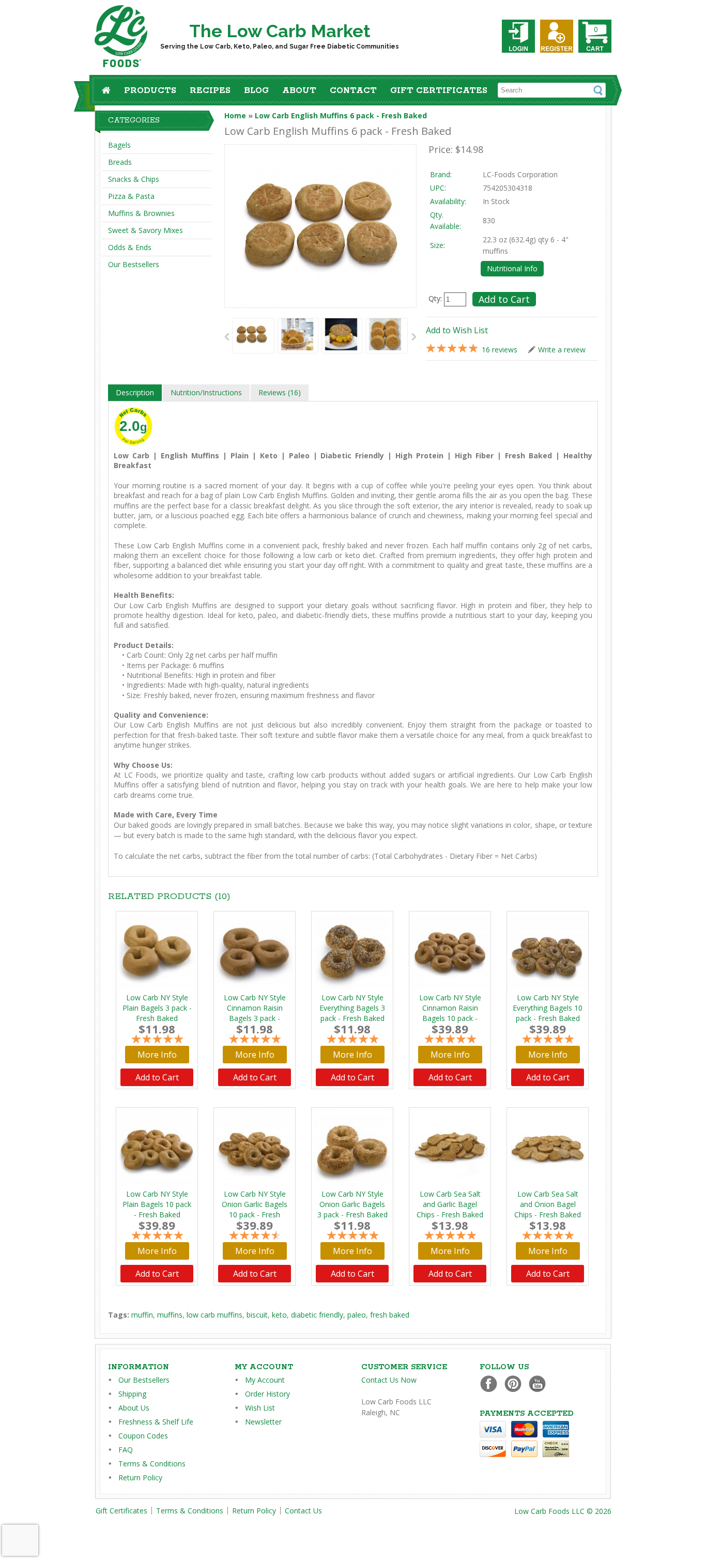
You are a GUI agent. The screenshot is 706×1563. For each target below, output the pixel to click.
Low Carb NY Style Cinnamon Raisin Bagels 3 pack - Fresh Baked (255, 1013)
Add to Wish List (457, 330)
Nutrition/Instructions (206, 392)
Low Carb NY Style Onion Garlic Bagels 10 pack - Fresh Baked (254, 1209)
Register (556, 36)
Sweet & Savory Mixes (145, 230)
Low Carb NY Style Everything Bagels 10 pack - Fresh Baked (547, 1008)
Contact (353, 90)
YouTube (539, 1383)
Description (135, 392)
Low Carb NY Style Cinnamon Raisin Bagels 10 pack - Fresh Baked (450, 1013)
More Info (157, 1054)
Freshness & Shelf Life (155, 1422)
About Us (133, 1408)
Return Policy (140, 1477)
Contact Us (303, 1510)
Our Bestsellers (133, 264)
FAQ (125, 1449)
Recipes (210, 90)
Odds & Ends (129, 247)
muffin (142, 1315)
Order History (267, 1394)
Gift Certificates (438, 90)
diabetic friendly (317, 1315)
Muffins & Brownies (141, 213)
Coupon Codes (143, 1436)
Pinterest (515, 1383)
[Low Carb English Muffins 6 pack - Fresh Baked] (252, 335)
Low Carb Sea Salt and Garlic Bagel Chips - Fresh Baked (450, 1204)
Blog (256, 90)
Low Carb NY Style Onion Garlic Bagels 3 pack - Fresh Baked (352, 1204)
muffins (169, 1315)
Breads (120, 162)
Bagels (119, 145)
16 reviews (499, 349)
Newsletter (263, 1422)
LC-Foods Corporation (520, 174)
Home (235, 115)
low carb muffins (214, 1315)
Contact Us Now (389, 1380)
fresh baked (389, 1315)
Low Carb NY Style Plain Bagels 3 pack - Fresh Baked (157, 1008)
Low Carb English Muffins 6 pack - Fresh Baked (341, 115)
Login (518, 36)
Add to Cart (157, 1077)
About (299, 90)
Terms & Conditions (152, 1463)
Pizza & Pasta (131, 196)
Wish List (260, 1408)
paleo (356, 1315)
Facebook (491, 1383)
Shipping (132, 1394)
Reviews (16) (279, 392)
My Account (265, 1380)
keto (279, 1315)
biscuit (257, 1315)
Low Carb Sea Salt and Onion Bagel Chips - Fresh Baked (547, 1204)
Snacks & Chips (133, 179)
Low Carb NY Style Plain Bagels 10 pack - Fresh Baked (156, 1204)
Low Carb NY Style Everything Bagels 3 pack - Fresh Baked (352, 1008)
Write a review (562, 349)
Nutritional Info (512, 268)
